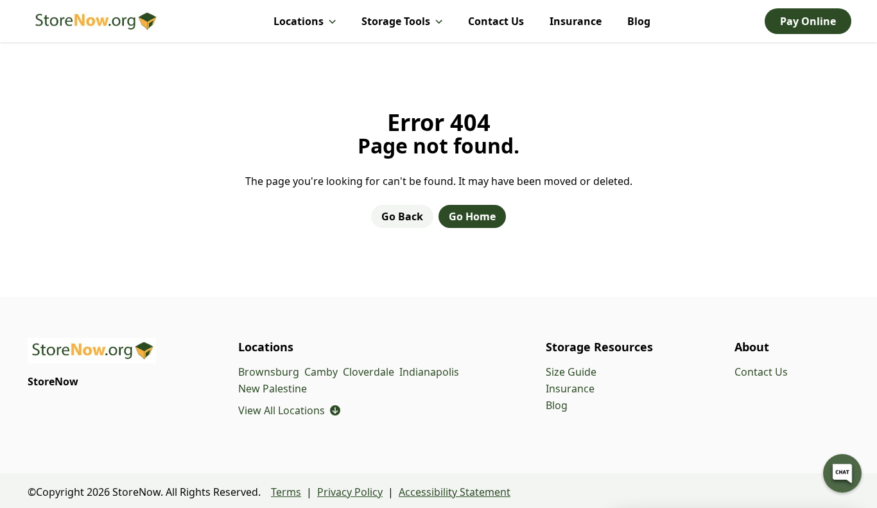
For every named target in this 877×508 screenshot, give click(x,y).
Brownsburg (268, 372)
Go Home (472, 216)
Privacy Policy (350, 492)
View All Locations (289, 410)
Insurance (576, 21)
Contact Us (496, 21)
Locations (299, 21)
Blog (638, 21)
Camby (321, 372)
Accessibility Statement (454, 492)
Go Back (402, 216)
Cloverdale (368, 372)
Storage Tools (395, 21)
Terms (286, 492)
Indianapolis (429, 372)
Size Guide (571, 372)
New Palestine (272, 388)
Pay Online (808, 21)
